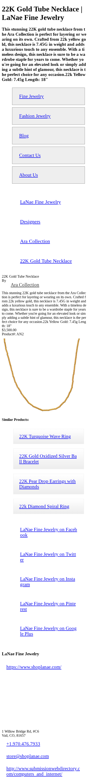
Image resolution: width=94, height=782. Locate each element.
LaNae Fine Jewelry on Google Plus (48, 631)
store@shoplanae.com (27, 756)
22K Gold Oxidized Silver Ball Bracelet (48, 458)
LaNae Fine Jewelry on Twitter (48, 556)
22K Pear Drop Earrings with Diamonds (47, 483)
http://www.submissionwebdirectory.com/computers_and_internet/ (43, 771)
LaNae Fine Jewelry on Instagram (47, 581)
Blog (24, 135)
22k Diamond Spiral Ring (44, 506)
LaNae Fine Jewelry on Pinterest (48, 606)
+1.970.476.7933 (23, 743)
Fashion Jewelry (35, 115)
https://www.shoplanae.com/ (33, 666)
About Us (28, 174)
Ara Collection (25, 284)
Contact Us (30, 155)
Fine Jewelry (31, 96)
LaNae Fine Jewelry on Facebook (48, 532)
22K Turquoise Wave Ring (45, 436)
